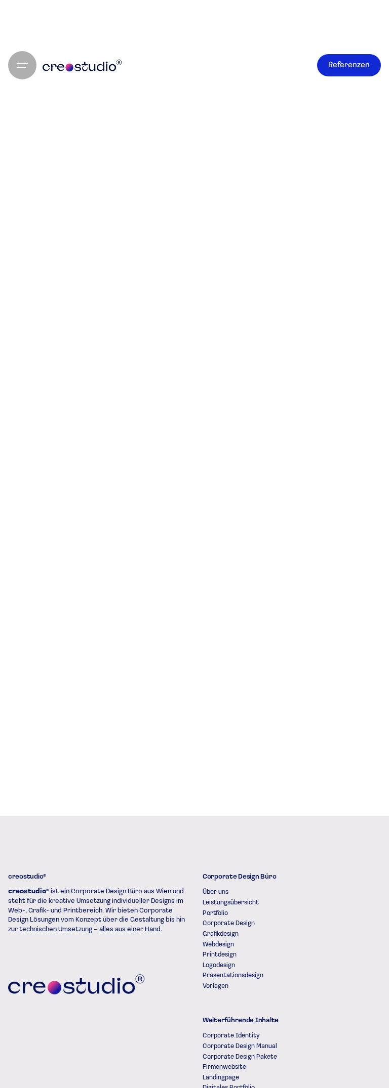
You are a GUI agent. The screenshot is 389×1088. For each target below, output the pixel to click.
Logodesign (219, 965)
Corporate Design (229, 923)
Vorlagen (215, 986)
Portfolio (215, 913)
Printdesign (220, 954)
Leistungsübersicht (231, 902)
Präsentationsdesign (233, 975)
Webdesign (218, 944)
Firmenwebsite (224, 1067)
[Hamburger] (22, 65)
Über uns (215, 892)
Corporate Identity (231, 1035)
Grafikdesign (221, 934)
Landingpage (221, 1077)
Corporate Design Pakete (240, 1057)
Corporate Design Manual (240, 1046)
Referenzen (349, 65)
